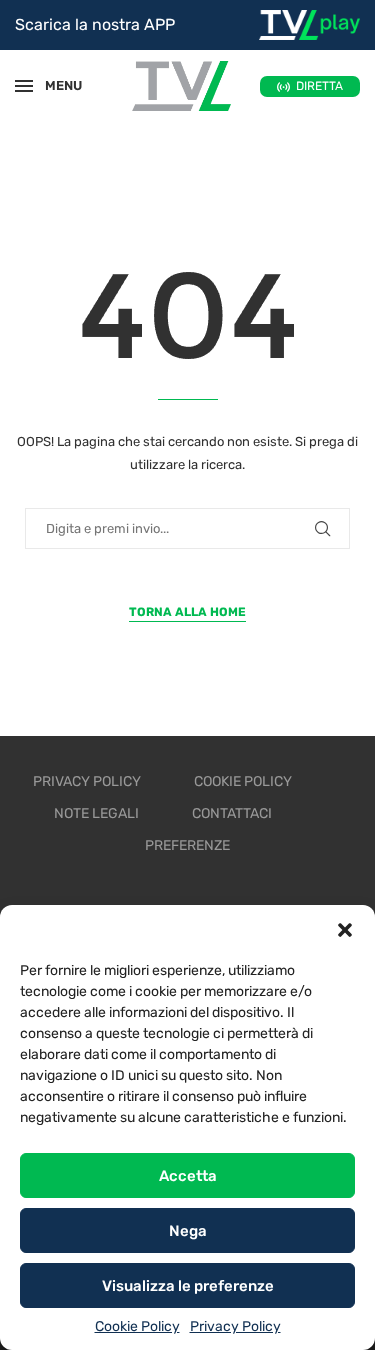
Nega (188, 1231)
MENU (54, 85)
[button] (345, 930)
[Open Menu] (24, 86)
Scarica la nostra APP (95, 24)
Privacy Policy (235, 1326)
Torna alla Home (187, 612)
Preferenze (187, 845)
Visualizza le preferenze (188, 1286)
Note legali (96, 813)
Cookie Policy (137, 1326)
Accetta (188, 1176)
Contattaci (232, 813)
